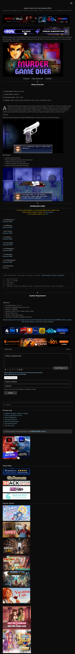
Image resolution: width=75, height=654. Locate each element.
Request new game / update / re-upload (16, 413)
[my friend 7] (16, 496)
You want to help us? (11, 419)
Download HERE (7, 221)
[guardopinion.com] (16, 471)
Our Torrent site (9, 426)
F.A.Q (46, 214)
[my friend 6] (16, 489)
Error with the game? (11, 423)
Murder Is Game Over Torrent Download (41, 322)
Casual (25, 10)
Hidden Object (34, 10)
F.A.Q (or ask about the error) (13, 415)
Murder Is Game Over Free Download (32, 320)
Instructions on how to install (53, 275)
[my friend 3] (16, 483)
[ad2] (15, 618)
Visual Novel (67, 10)
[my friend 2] (16, 477)
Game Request (49, 212)
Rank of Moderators (10, 417)
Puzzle (51, 10)
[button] (71, 3)
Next (68, 349)
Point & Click (43, 10)
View (16, 512)
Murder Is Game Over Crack (11, 320)
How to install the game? (12, 421)
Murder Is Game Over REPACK (52, 320)
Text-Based (58, 10)
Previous (8, 349)
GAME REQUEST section (38, 431)
